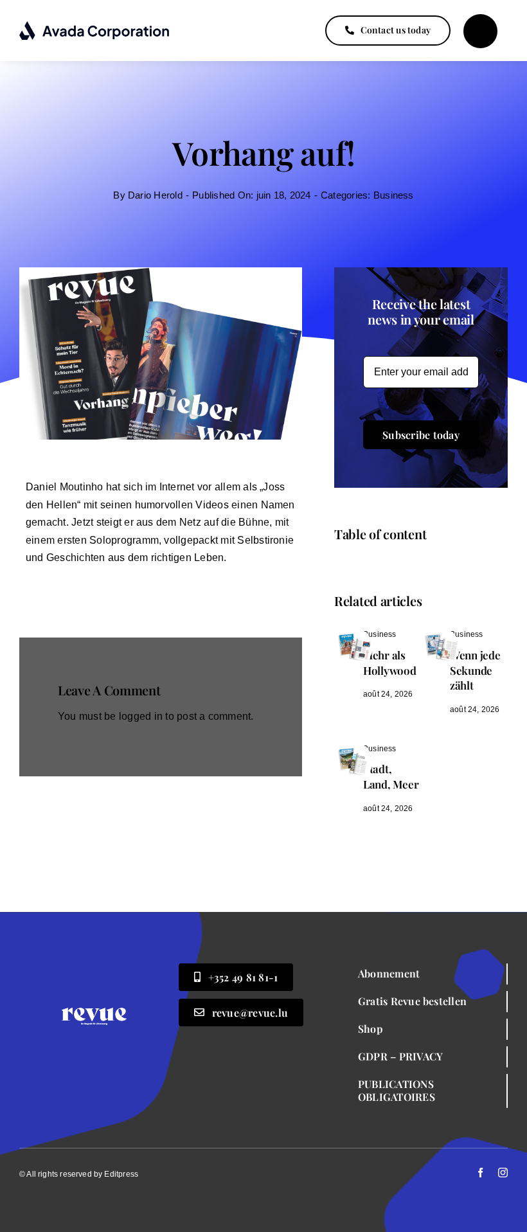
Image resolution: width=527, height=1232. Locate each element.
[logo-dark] (94, 25)
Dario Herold (155, 195)
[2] (353, 632)
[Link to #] (480, 31)
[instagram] (503, 1172)
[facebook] (480, 1172)
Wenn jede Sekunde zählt (475, 670)
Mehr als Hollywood (389, 662)
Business (393, 195)
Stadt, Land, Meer (390, 776)
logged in (141, 716)
